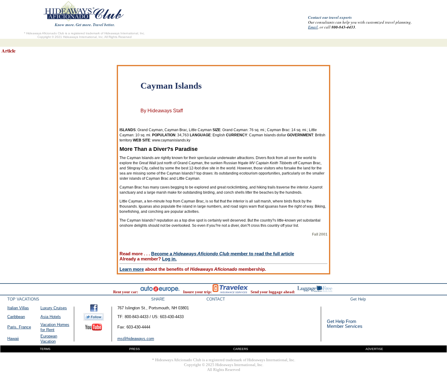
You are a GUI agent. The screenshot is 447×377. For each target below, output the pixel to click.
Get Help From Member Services (344, 324)
